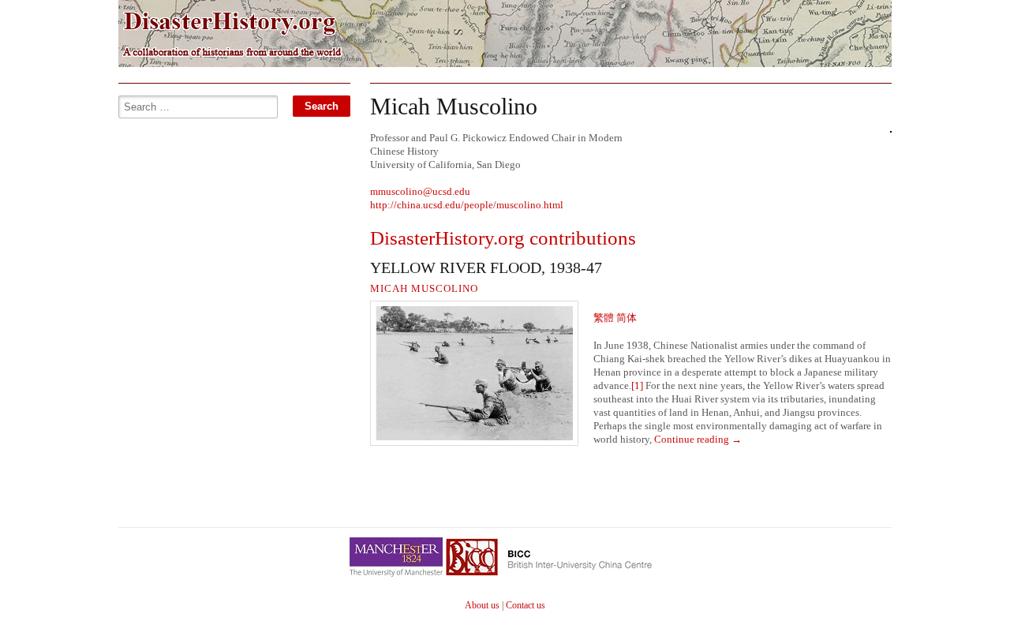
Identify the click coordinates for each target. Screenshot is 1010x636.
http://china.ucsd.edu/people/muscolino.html (466, 205)
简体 (626, 318)
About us (482, 605)
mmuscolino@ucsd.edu (420, 191)
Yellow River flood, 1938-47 (486, 267)
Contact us (525, 605)
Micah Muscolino (424, 288)
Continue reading (698, 439)
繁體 (604, 318)
